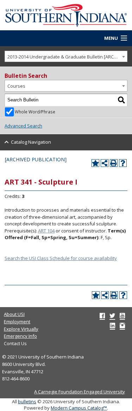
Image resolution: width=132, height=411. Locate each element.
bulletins (27, 401)
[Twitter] (112, 315)
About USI (14, 314)
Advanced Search (23, 126)
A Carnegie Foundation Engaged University (79, 391)
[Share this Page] (104, 163)
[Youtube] (122, 315)
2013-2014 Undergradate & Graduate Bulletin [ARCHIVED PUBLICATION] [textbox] (67, 57)
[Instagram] (122, 325)
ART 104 (46, 231)
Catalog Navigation (31, 142)
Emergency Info (20, 336)
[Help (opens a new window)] (123, 163)
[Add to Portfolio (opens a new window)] (95, 163)
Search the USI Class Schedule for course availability (61, 258)
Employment (17, 321)
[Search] (121, 100)
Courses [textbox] (16, 86)
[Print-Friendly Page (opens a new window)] (114, 163)
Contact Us (15, 343)
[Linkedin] (112, 325)
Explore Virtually (21, 329)
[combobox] (66, 56)
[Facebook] (102, 315)
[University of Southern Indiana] (66, 14)
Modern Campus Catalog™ (79, 408)
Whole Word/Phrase (35, 111)
